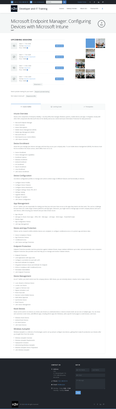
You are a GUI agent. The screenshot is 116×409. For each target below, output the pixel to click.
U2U (26, 404)
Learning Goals (57, 107)
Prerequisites (89, 107)
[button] (27, 48)
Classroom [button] (27, 46)
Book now (60, 46)
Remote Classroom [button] (29, 57)
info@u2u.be (40, 2)
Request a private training (42, 91)
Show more (37, 84)
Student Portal (82, 2)
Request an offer (31, 96)
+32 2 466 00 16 (23, 2)
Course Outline (27, 107)
